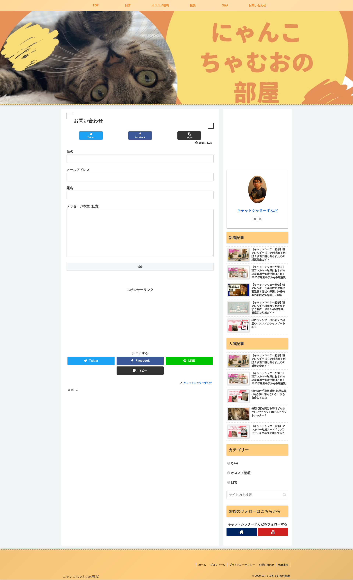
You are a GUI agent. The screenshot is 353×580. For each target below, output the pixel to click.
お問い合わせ (266, 564)
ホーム (202, 564)
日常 (234, 482)
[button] (284, 495)
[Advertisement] (140, 318)
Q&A (234, 463)
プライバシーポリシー (242, 564)
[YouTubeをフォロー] (260, 219)
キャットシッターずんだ (257, 210)
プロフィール (217, 564)
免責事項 (283, 564)
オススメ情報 (241, 473)
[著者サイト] (255, 219)
